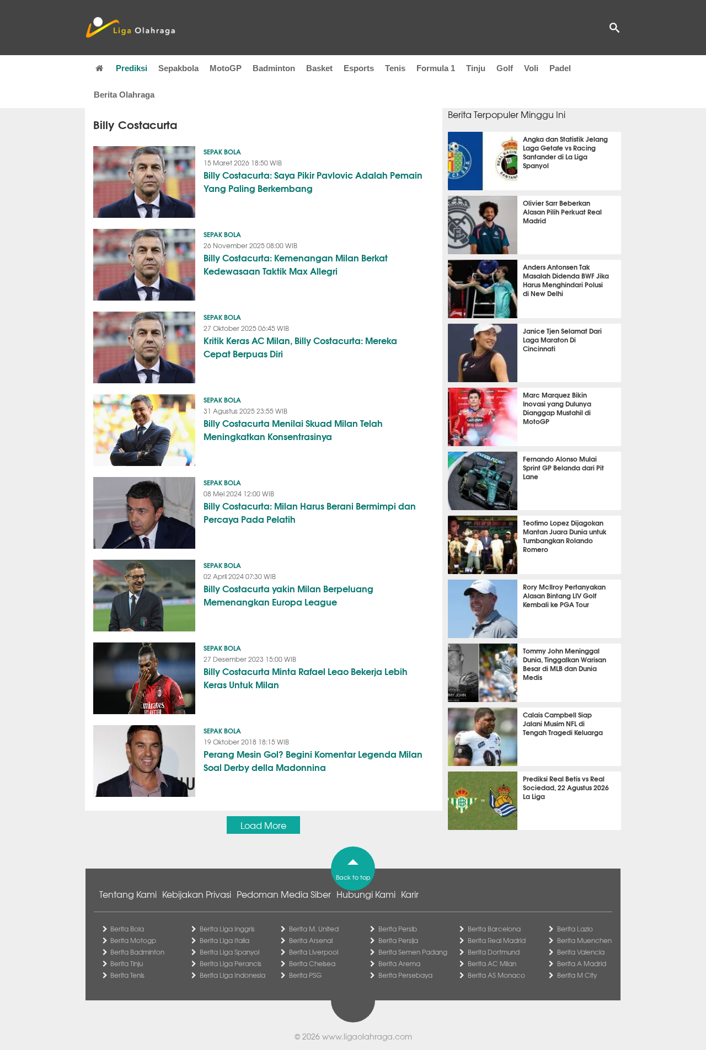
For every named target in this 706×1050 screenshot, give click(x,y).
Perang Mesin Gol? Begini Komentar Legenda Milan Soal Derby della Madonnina (313, 760)
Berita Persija (398, 940)
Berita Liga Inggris (227, 929)
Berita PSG (305, 975)
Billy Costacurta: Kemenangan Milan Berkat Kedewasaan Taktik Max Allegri (296, 263)
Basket (319, 68)
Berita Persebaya (405, 975)
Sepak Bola (222, 151)
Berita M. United (314, 929)
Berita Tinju (126, 963)
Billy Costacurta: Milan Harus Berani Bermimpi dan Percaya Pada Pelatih (310, 512)
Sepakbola (178, 68)
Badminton (274, 68)
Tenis (395, 68)
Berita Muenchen (584, 940)
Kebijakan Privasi (196, 894)
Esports (359, 68)
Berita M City (577, 975)
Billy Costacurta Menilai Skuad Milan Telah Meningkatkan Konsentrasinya (293, 429)
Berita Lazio (575, 929)
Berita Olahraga (124, 94)
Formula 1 (435, 68)
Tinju (475, 68)
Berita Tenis (127, 975)
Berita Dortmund (494, 952)
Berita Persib (397, 929)
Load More (263, 825)
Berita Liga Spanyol (229, 952)
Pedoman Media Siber (284, 894)
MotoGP (226, 68)
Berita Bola (127, 929)
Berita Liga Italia (224, 940)
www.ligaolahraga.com (367, 1036)
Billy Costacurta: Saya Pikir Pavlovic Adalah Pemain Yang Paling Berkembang (313, 181)
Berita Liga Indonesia (232, 975)
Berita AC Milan (492, 963)
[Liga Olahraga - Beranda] (130, 28)
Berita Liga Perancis (230, 963)
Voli (531, 68)
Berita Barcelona (494, 929)
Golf (504, 68)
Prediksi (131, 68)
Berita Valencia (581, 952)
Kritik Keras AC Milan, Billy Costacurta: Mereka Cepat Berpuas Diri (300, 346)
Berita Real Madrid (497, 940)
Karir (410, 894)
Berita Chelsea (312, 963)
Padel (560, 68)
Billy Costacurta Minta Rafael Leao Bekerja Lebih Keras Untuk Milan (306, 677)
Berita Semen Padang (412, 952)
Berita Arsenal (311, 940)
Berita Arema (399, 963)
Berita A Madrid (581, 963)
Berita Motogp (133, 940)
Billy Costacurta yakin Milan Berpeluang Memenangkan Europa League (288, 594)
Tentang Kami (128, 894)
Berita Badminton (137, 952)
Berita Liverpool (313, 952)
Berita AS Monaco (496, 975)
